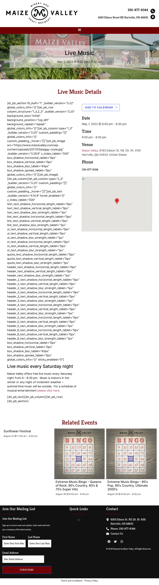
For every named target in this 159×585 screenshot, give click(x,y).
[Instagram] (122, 541)
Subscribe (27, 569)
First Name (8, 537)
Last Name (34, 537)
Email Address (10, 552)
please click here (48, 390)
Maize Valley (90, 150)
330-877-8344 (138, 10)
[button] (79, 29)
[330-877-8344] (152, 11)
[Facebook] (109, 541)
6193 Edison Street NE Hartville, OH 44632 (123, 17)
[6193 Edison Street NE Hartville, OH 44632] (152, 17)
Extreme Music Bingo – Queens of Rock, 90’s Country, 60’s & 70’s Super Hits (78, 485)
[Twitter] (115, 541)
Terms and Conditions (71, 580)
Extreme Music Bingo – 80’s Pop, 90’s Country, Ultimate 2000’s (127, 485)
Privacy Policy (91, 580)
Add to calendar (99, 107)
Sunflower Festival (17, 431)
